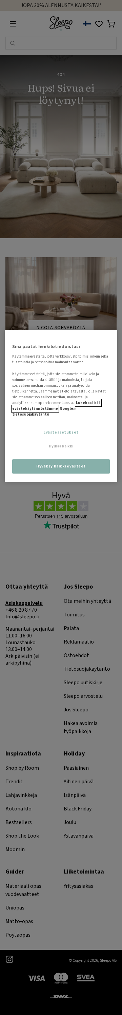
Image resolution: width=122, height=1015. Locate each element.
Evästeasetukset (61, 432)
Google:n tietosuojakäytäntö (44, 411)
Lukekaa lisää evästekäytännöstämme (56, 405)
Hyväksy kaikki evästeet (61, 466)
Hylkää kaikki (61, 446)
